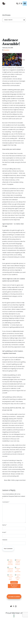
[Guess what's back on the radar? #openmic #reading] (10, 577)
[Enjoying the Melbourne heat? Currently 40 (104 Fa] (18, 577)
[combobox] (14, 20)
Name (4, 525)
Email (4, 532)
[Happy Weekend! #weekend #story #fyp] (10, 562)
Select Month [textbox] (8, 20)
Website (4, 540)
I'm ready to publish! (14, 596)
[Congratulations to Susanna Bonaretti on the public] (10, 569)
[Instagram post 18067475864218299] (18, 569)
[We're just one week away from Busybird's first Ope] (18, 562)
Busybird (6, 50)
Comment (5, 502)
